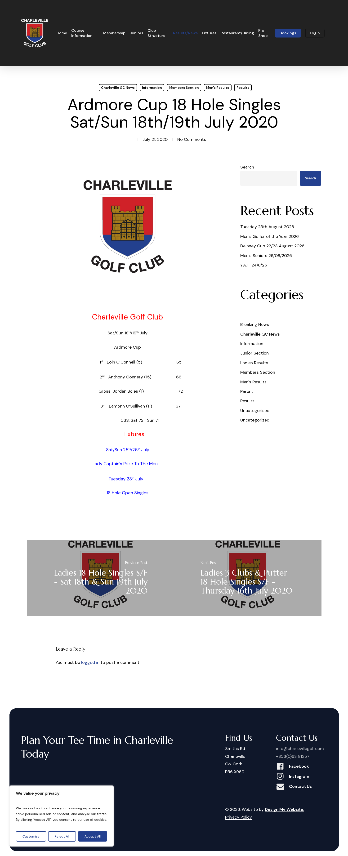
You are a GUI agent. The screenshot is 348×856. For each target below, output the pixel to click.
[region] (61, 816)
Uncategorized (254, 420)
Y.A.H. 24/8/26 (253, 265)
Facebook (299, 766)
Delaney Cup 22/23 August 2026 (272, 246)
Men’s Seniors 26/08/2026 (266, 255)
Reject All (62, 836)
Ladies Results (254, 363)
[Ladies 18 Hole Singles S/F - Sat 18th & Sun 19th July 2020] (100, 578)
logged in (90, 662)
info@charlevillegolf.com (300, 748)
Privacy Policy (238, 817)
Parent (246, 391)
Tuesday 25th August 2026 (267, 227)
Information (152, 87)
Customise (31, 836)
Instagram (299, 776)
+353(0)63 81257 (292, 756)
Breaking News (254, 324)
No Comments (191, 139)
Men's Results (217, 87)
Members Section (184, 87)
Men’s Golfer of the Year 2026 (269, 236)
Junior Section (254, 353)
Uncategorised (254, 410)
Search (247, 167)
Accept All (93, 836)
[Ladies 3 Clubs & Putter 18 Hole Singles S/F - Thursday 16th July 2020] (247, 578)
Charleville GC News (118, 87)
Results (242, 87)
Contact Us (300, 786)
